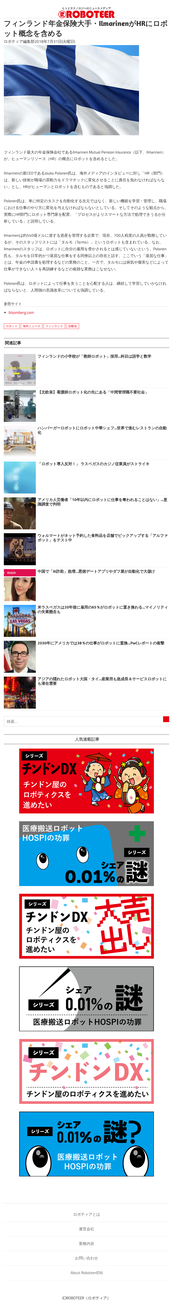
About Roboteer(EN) (86, 1273)
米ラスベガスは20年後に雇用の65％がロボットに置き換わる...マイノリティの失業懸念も (103, 609)
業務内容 (86, 1244)
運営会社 (86, 1229)
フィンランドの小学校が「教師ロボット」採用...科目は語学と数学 (94, 356)
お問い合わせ (86, 1258)
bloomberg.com (21, 312)
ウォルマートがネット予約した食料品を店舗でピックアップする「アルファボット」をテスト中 (103, 538)
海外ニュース (31, 326)
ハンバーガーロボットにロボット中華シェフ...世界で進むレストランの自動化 (102, 430)
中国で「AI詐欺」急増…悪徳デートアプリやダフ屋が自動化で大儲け (96, 571)
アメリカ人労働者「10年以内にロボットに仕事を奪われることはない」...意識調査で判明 (102, 502)
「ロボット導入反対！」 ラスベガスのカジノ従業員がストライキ (94, 464)
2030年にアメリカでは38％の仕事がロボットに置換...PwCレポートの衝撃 (101, 643)
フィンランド (54, 326)
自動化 (72, 326)
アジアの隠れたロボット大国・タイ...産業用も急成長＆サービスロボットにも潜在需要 (102, 681)
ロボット (12, 326)
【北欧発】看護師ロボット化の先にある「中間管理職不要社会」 (93, 392)
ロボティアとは (86, 1214)
